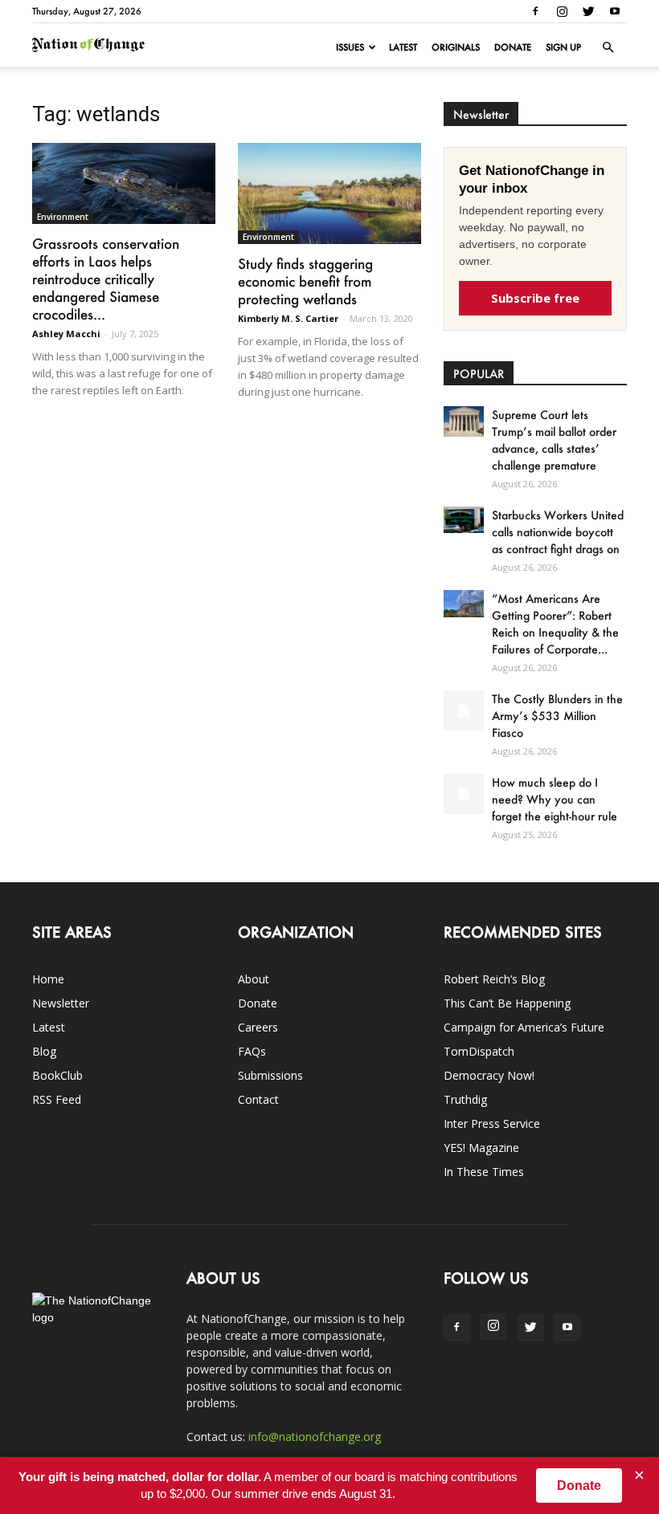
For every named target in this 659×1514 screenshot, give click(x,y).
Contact (258, 1099)
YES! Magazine (481, 1147)
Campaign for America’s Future (524, 1027)
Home (48, 979)
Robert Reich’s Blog (494, 979)
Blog (44, 1051)
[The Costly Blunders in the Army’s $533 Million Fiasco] (464, 710)
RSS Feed (56, 1099)
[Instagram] (562, 11)
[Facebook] (535, 11)
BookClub (57, 1075)
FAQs (252, 1051)
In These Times (484, 1171)
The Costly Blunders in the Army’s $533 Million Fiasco (557, 715)
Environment (62, 216)
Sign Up (563, 47)
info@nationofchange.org (314, 1436)
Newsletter (60, 1003)
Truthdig (465, 1099)
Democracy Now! (489, 1075)
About (253, 979)
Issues (350, 47)
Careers (258, 1027)
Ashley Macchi (66, 334)
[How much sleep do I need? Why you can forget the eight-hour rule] (464, 794)
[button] (607, 47)
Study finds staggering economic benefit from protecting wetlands (305, 280)
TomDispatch (479, 1051)
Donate (512, 47)
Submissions (270, 1075)
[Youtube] (615, 11)
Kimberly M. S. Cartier (288, 318)
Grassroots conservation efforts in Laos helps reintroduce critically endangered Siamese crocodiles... (105, 278)
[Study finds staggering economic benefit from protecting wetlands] (329, 193)
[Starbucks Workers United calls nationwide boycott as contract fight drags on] (464, 520)
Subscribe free (535, 298)
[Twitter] (588, 11)
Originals (456, 47)
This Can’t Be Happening (507, 1003)
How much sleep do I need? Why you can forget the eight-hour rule (554, 799)
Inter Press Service (492, 1123)
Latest (403, 47)
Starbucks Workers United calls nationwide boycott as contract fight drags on (558, 531)
